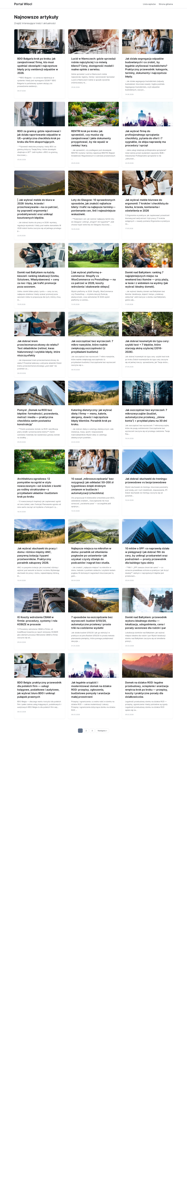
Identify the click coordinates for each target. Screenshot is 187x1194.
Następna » (102, 731)
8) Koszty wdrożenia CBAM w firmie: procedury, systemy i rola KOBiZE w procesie (37, 621)
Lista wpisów (149, 4)
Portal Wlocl (23, 4)
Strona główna (166, 4)
